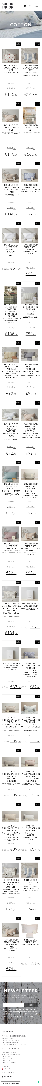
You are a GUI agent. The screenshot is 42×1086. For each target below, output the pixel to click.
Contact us (6, 1061)
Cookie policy (7, 1058)
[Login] (25, 6)
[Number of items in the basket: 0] (30, 6)
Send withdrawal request (12, 1054)
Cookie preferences (9, 1063)
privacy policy (29, 1009)
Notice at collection (11, 1083)
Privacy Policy (7, 1056)
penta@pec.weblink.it (11, 1042)
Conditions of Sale (9, 1052)
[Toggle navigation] (37, 6)
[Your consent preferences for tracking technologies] (38, 1082)
